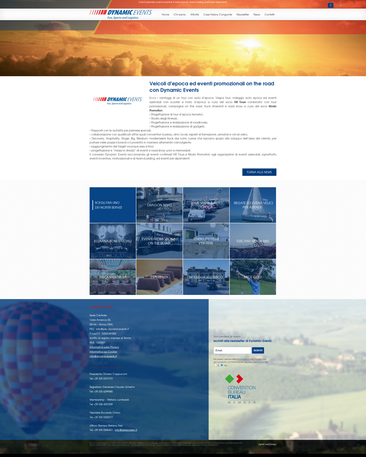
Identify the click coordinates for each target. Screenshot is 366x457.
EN (340, 5)
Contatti (269, 14)
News (257, 14)
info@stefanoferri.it (126, 430)
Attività (194, 14)
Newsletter (243, 14)
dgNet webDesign (267, 444)
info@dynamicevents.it (103, 356)
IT (330, 5)
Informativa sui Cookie (103, 351)
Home (165, 14)
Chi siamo (180, 14)
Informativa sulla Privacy (104, 347)
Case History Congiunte (217, 14)
